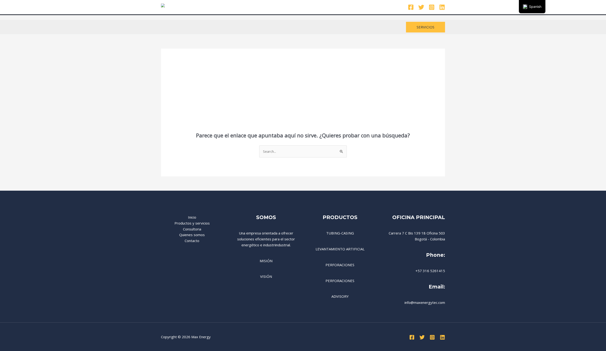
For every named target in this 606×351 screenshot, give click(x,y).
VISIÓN (266, 276)
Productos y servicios (271, 7)
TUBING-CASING (340, 233)
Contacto (361, 7)
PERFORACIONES (339, 264)
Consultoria (305, 7)
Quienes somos (334, 7)
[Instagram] (432, 7)
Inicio (242, 7)
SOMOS (266, 217)
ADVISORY (340, 296)
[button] (425, 27)
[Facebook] (411, 7)
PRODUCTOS (340, 217)
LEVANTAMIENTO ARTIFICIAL (340, 249)
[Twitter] (421, 7)
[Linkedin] (442, 7)
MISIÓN (266, 260)
